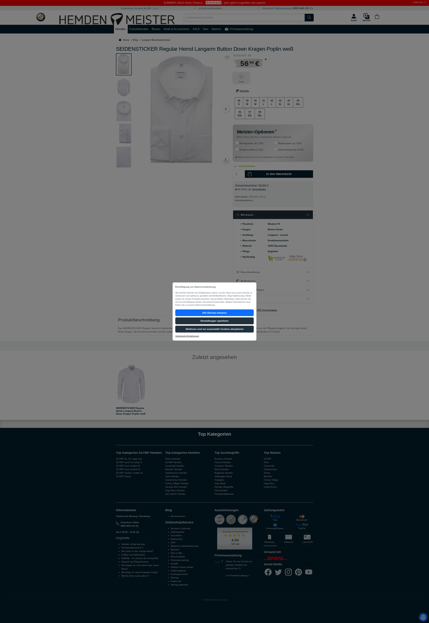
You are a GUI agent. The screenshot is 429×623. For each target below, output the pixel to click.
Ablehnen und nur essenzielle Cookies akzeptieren (215, 329)
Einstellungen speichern (215, 320)
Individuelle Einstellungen (187, 336)
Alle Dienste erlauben (214, 312)
